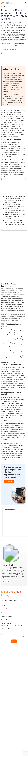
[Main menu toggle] (25, 2)
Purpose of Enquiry (6, 623)
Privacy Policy (23, 635)
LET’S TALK (8, 481)
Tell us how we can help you (8, 628)
